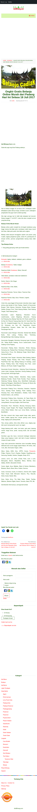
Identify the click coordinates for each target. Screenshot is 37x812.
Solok (4, 729)
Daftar (5, 598)
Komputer (4, 259)
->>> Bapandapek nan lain (8, 625)
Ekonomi (5, 744)
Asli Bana (4, 679)
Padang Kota (6, 703)
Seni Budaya (6, 753)
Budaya (3, 682)
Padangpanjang (7, 709)
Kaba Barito (4, 691)
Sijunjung (5, 726)
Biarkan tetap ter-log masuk (10, 584)
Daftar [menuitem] (10, 2)
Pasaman (5, 715)
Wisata (5, 765)
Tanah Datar (6, 735)
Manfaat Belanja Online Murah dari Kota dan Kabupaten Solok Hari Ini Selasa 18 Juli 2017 (9, 544)
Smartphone (9, 265)
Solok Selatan (7, 732)
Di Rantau (7, 613)
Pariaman (5, 712)
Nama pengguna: (8, 575)
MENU (32, 15)
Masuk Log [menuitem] (4, 2)
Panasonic (32, 451)
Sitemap (3, 789)
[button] (3, 562)
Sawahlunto (6, 723)
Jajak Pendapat (5, 688)
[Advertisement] (18, 38)
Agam (4, 694)
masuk (10, 555)
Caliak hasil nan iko (6, 622)
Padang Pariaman (8, 706)
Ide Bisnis (10, 537)
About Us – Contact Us (7, 783)
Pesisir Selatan (7, 720)
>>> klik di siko (5, 261)
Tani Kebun (6, 756)
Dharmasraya (7, 697)
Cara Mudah (6, 741)
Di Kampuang (8, 616)
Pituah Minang (5, 768)
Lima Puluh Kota (7, 700)
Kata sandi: (6, 579)
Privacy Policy (5, 786)
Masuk (6, 595)
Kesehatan (6, 747)
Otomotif (5, 750)
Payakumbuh (6, 718)
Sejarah (3, 771)
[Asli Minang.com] (18, 8)
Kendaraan (14, 270)
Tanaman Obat (9, 759)
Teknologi (5, 762)
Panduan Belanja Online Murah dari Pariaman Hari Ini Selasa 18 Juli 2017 (28, 544)
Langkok (3, 738)
